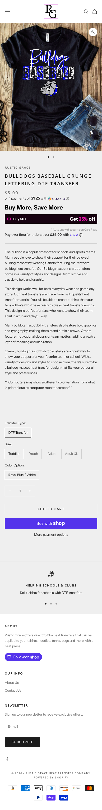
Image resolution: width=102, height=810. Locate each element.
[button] (51, 198)
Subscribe (22, 742)
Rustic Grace (18, 167)
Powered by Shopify (51, 777)
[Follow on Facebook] (7, 759)
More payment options (51, 534)
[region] (51, 583)
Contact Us (13, 690)
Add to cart (51, 509)
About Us (12, 682)
